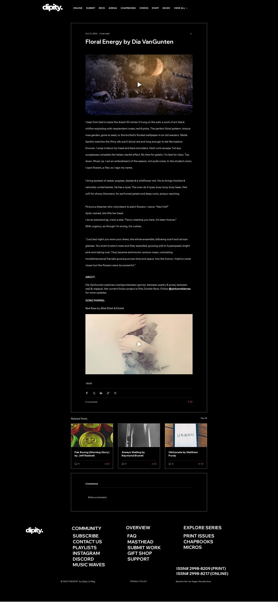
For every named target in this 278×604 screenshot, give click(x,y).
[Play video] (139, 85)
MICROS (192, 547)
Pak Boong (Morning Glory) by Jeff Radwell (92, 454)
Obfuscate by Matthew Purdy (183, 454)
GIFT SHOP (139, 553)
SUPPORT (138, 559)
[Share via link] (108, 393)
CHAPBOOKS (198, 541)
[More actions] (191, 33)
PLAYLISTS (85, 547)
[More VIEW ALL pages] (186, 8)
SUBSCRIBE (86, 536)
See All (204, 418)
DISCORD (83, 559)
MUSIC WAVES (89, 564)
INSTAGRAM (86, 553)
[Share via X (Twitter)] (94, 393)
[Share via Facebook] (86, 393)
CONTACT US (87, 541)
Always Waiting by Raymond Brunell (133, 454)
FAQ (132, 536)
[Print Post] (115, 393)
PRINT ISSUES (198, 536)
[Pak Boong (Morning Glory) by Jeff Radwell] (92, 435)
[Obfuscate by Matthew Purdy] (186, 435)
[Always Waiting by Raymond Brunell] (139, 435)
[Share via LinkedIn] (101, 393)
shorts (89, 383)
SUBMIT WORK (144, 547)
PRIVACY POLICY (138, 581)
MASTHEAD (140, 542)
